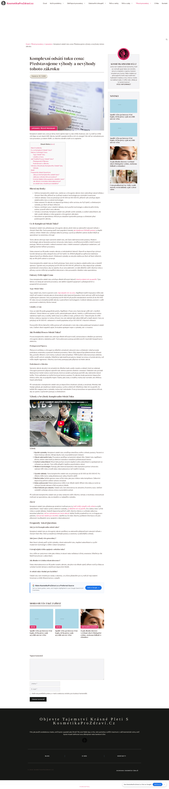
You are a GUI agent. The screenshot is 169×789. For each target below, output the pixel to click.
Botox (33, 627)
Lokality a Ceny (38, 157)
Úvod (45, 3)
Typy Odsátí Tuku (39, 155)
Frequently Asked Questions (41, 172)
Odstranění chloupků (96, 3)
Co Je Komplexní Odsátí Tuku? (41, 150)
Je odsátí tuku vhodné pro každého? (46, 184)
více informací (123, 84)
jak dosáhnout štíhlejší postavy (85, 230)
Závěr (33, 170)
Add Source (157, 784)
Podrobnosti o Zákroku (41, 164)
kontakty (121, 756)
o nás (84, 756)
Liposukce (48, 44)
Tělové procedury (142, 3)
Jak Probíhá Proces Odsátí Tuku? (42, 159)
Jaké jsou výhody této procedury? (45, 177)
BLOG (47, 756)
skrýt (52, 144)
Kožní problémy (55, 3)
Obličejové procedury (75, 3)
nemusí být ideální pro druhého (47, 516)
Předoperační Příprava (40, 161)
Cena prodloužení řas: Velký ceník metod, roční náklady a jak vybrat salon (123, 187)
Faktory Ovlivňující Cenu (39, 152)
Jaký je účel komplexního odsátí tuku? (46, 175)
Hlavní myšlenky (36, 148)
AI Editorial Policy (85, 786)
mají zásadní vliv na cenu (66, 293)
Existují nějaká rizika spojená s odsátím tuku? (48, 179)
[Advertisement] (84, 21)
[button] (166, 39)
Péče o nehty (114, 3)
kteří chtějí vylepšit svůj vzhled (84, 506)
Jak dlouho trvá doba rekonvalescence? (47, 181)
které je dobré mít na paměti (86, 279)
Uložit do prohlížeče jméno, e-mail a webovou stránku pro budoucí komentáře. (59, 693)
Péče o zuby (126, 3)
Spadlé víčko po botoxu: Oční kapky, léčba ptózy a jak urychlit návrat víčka (41, 633)
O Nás (156, 3)
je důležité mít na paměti (77, 509)
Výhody (35, 168)
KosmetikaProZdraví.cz (20, 3)
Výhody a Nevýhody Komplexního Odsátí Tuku (47, 166)
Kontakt (164, 3)
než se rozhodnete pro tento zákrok (56, 513)
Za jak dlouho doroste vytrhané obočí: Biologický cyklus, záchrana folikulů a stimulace (91, 634)
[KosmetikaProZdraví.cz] (3, 3)
